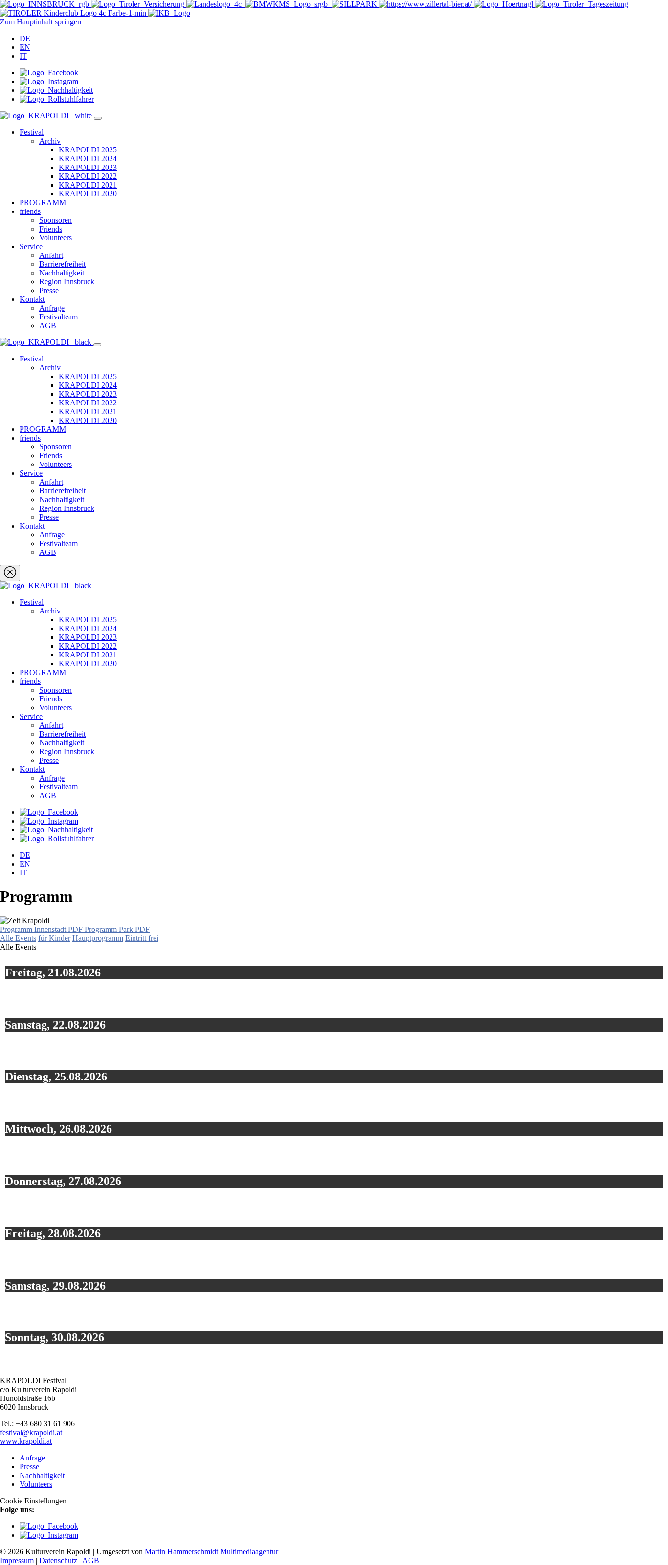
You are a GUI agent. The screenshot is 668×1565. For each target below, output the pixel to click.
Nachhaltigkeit (61, 273)
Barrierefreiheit (62, 264)
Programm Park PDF (117, 929)
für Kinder (54, 938)
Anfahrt (51, 255)
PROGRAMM (43, 202)
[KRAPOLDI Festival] (47, 115)
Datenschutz (58, 1560)
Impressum (17, 1560)
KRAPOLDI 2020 (88, 194)
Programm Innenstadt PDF (42, 929)
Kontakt (32, 299)
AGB (47, 325)
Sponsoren (55, 220)
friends (30, 211)
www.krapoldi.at (26, 1441)
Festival (32, 132)
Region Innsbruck (66, 281)
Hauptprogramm (97, 938)
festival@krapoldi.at (31, 1432)
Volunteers (55, 237)
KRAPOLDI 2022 (88, 176)
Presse (49, 290)
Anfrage (52, 308)
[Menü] (98, 118)
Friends (50, 229)
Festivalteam (58, 317)
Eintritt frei (141, 938)
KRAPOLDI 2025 (88, 150)
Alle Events (18, 938)
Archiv (50, 141)
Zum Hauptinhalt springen (40, 22)
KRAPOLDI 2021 (88, 185)
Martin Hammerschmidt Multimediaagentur (211, 1551)
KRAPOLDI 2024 (88, 158)
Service (31, 246)
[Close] (10, 573)
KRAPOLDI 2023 (88, 167)
